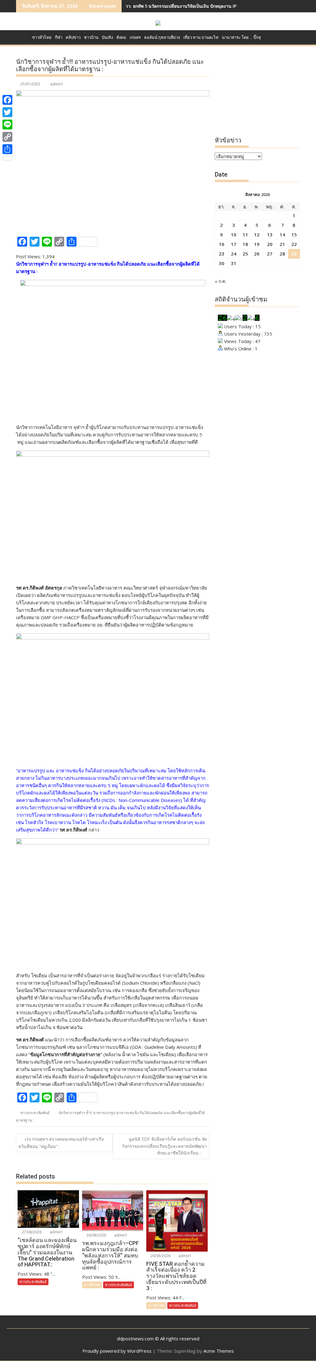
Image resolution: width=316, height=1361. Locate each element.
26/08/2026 (95, 1235)
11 (245, 234)
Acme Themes (218, 1351)
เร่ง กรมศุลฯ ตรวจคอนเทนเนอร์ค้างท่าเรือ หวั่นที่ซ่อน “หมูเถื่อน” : (61, 1142)
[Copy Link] (7, 137)
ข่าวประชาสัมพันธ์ (35, 1112)
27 (269, 254)
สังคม (121, 37)
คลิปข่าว (73, 37)
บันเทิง (107, 37)
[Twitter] (7, 112)
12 (257, 234)
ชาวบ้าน (91, 37)
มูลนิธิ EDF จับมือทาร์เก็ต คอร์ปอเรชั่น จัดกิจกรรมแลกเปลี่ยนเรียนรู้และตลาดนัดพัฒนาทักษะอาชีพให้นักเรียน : (164, 1146)
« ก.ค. (220, 281)
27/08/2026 (31, 1232)
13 (269, 234)
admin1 (56, 84)
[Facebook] (7, 100)
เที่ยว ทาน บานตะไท (200, 37)
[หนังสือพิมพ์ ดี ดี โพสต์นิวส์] (22, 36)
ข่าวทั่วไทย (42, 37)
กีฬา (58, 37)
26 (257, 254)
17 (233, 244)
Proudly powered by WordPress (117, 1351)
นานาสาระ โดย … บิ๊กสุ (241, 37)
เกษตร (135, 37)
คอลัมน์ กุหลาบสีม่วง (162, 37)
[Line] (7, 124)
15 (294, 234)
